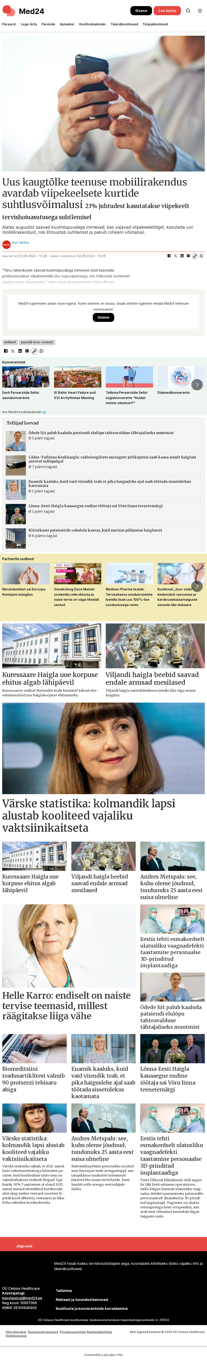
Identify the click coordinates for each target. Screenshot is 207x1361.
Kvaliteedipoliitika (99, 1332)
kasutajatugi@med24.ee (22, 1298)
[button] (10, 384)
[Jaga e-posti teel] (188, 256)
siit (44, 412)
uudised (10, 342)
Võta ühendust (15, 1332)
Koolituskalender (92, 24)
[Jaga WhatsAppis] (201, 256)
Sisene (141, 11)
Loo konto (167, 11)
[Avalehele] (66, 11)
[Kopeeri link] (195, 256)
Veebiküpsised (16, 1335)
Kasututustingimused (43, 1332)
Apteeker (67, 24)
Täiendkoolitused (124, 24)
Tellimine (64, 1291)
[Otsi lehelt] (188, 11)
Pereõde (48, 24)
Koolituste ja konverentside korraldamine (92, 1309)
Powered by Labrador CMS (103, 1355)
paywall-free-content (37, 342)
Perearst (9, 24)
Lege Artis (29, 24)
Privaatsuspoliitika (73, 1332)
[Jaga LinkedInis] (182, 256)
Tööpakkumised (155, 24)
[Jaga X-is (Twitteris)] (175, 256)
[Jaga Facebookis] (169, 256)
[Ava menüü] (200, 11)
